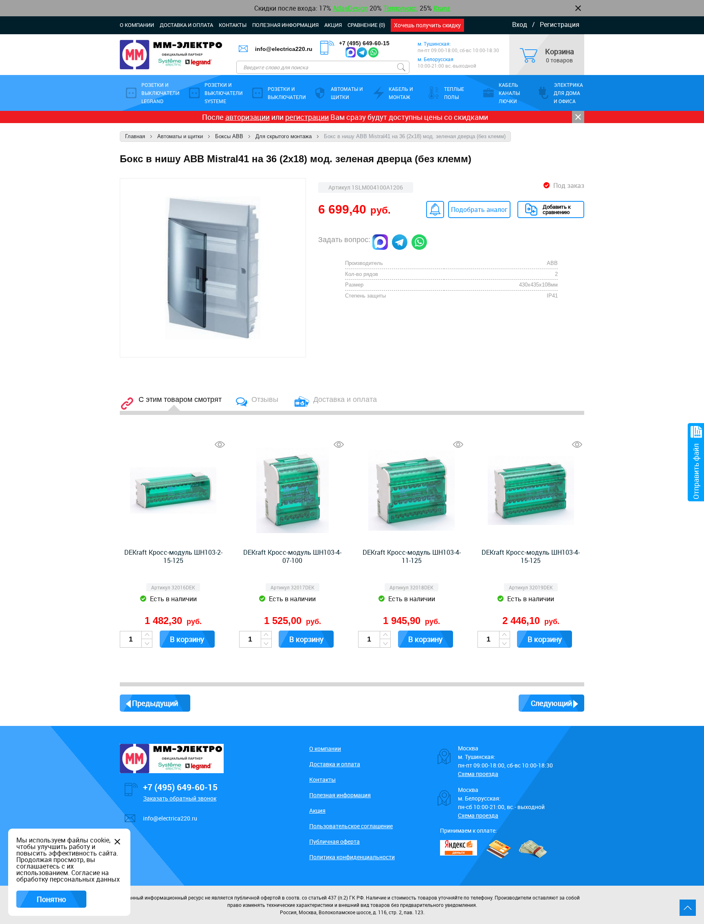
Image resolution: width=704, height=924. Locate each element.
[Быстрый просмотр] (220, 444)
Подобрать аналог (479, 209)
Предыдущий (155, 703)
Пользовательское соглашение (351, 826)
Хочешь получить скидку (427, 25)
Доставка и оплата (186, 25)
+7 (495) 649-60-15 (364, 43)
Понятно (51, 899)
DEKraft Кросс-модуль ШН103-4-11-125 (412, 556)
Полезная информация (285, 25)
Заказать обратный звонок (179, 798)
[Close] (578, 117)
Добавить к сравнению (557, 209)
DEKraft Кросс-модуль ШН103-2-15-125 (173, 556)
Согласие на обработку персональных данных (68, 876)
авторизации (247, 117)
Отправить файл (696, 471)
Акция (333, 25)
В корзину (187, 639)
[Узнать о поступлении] (435, 209)
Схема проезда (478, 774)
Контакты (232, 25)
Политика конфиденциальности (352, 857)
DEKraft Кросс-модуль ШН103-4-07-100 (292, 556)
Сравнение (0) (366, 25)
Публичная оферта (334, 841)
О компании (137, 25)
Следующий (551, 703)
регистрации (307, 117)
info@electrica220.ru (283, 49)
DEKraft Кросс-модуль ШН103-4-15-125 (531, 556)
